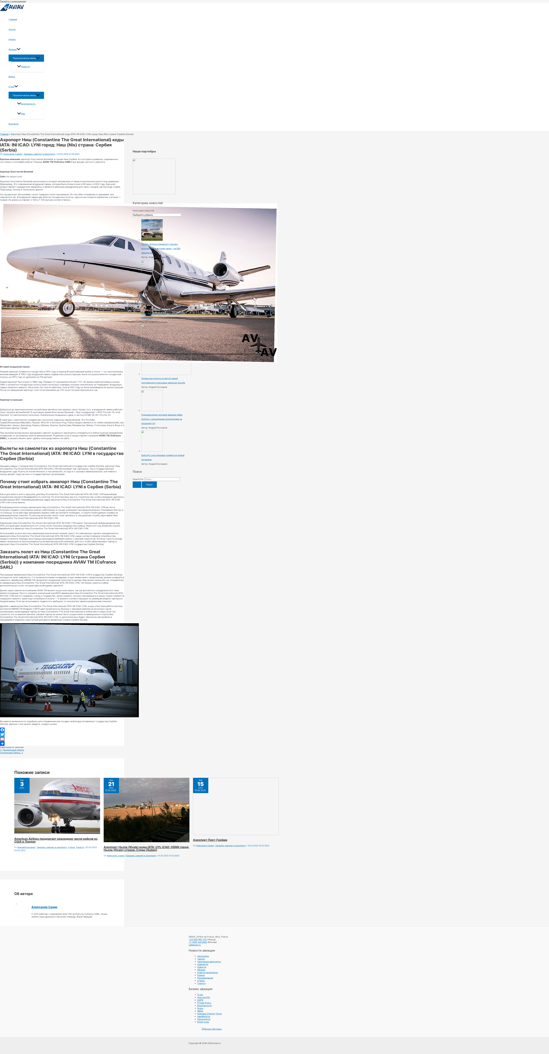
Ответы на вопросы (207, 972)
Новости (25, 66)
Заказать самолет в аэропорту (39, 154)
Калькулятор (203, 1019)
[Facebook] (62, 730)
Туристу (80, 847)
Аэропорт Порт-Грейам (210, 840)
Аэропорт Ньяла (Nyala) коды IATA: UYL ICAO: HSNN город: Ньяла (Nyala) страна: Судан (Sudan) (146, 848)
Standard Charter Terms (209, 1013)
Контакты (13, 124)
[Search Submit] (137, 484)
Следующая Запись (11, 752)
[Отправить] (62, 743)
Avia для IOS (203, 997)
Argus (200, 1008)
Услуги (12, 29)
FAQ (23, 113)
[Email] (62, 739)
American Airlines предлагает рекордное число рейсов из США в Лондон (56, 840)
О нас (11, 86)
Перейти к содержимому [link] (13, 1)
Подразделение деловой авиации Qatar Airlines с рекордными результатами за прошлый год (162, 419)
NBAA (200, 1011)
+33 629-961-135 (198, 939)
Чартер (201, 959)
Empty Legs (203, 1022)
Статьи (71, 847)
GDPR (200, 1000)
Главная (13, 19)
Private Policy (204, 1002)
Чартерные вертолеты (209, 961)
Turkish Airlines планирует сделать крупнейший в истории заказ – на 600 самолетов (160, 248)
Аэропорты (203, 956)
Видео (12, 76)
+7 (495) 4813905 (198, 942)
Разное (201, 975)
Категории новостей (143, 210)
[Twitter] (62, 734)
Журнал (13, 49)
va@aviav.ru (195, 945)
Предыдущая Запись (12, 750)
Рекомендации (205, 978)
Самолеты (202, 964)
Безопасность (28, 103)
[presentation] (18, 50)
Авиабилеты (203, 1016)
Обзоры (201, 969)
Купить (12, 39)
